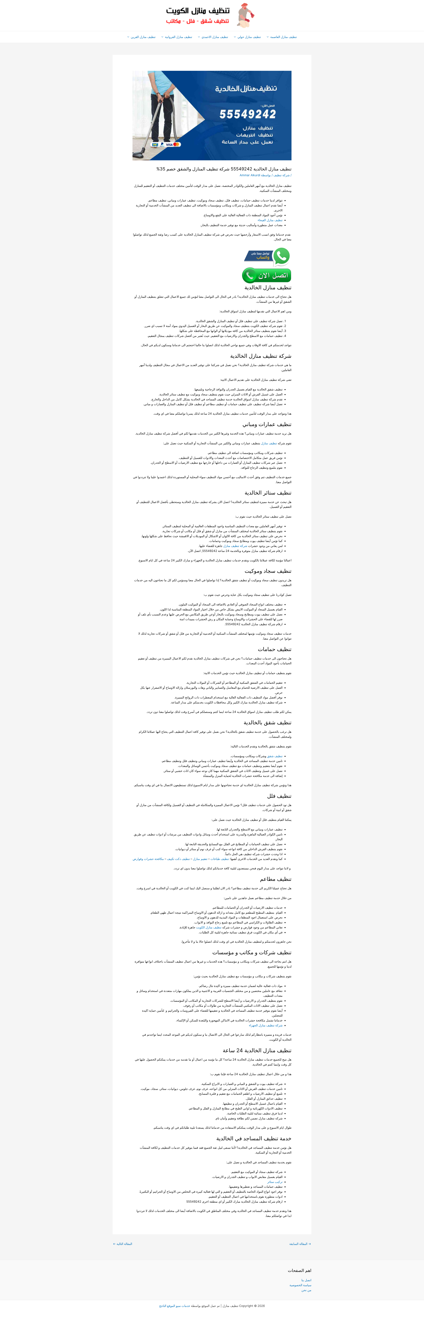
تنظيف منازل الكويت (208, 927)
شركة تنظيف (281, 175)
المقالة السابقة (300, 1244)
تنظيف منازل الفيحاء (270, 220)
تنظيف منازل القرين (143, 37)
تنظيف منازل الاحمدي (215, 37)
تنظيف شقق (275, 756)
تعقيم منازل (200, 859)
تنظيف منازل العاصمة (283, 37)
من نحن (306, 1290)
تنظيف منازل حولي (249, 37)
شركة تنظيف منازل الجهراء (266, 1025)
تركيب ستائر (275, 1182)
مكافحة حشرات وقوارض (148, 859)
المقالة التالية (122, 1244)
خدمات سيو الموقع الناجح (174, 1306)
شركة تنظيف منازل (235, 546)
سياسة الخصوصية (300, 1285)
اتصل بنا (306, 1280)
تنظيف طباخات (220, 859)
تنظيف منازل (269, 443)
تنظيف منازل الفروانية (178, 37)
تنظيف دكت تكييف (178, 859)
